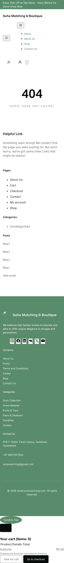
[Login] (19, 62)
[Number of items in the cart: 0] (26, 62)
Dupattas (8, 420)
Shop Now (16, 6)
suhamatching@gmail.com (18, 464)
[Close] (6, 528)
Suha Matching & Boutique (22, 16)
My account (18, 202)
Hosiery (7, 425)
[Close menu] (20, 25)
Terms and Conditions (15, 368)
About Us (16, 179)
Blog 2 (6, 259)
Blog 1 (6, 267)
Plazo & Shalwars (13, 415)
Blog (5, 378)
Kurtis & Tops (10, 410)
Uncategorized (20, 226)
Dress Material (11, 405)
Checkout (16, 191)
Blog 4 (6, 243)
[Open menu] (6, 38)
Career (7, 373)
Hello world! (9, 275)
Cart (13, 185)
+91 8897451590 (13, 454)
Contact (15, 196)
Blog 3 (6, 251)
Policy (6, 363)
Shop (13, 208)
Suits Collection (12, 400)
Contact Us (9, 383)
